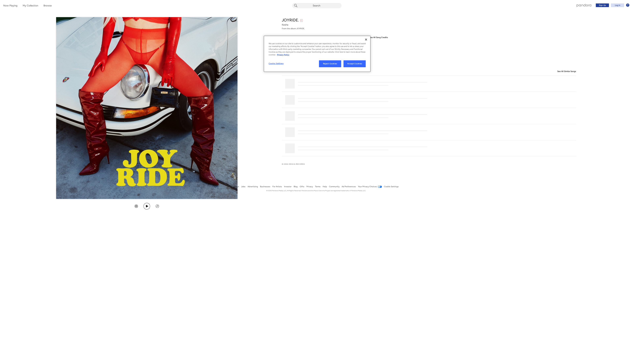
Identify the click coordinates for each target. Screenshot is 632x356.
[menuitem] (612, 5)
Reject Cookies (330, 63)
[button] (136, 206)
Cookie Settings (276, 63)
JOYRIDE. (290, 20)
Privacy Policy (283, 55)
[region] (317, 54)
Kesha (285, 24)
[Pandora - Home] (584, 5)
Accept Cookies (354, 63)
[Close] (366, 39)
